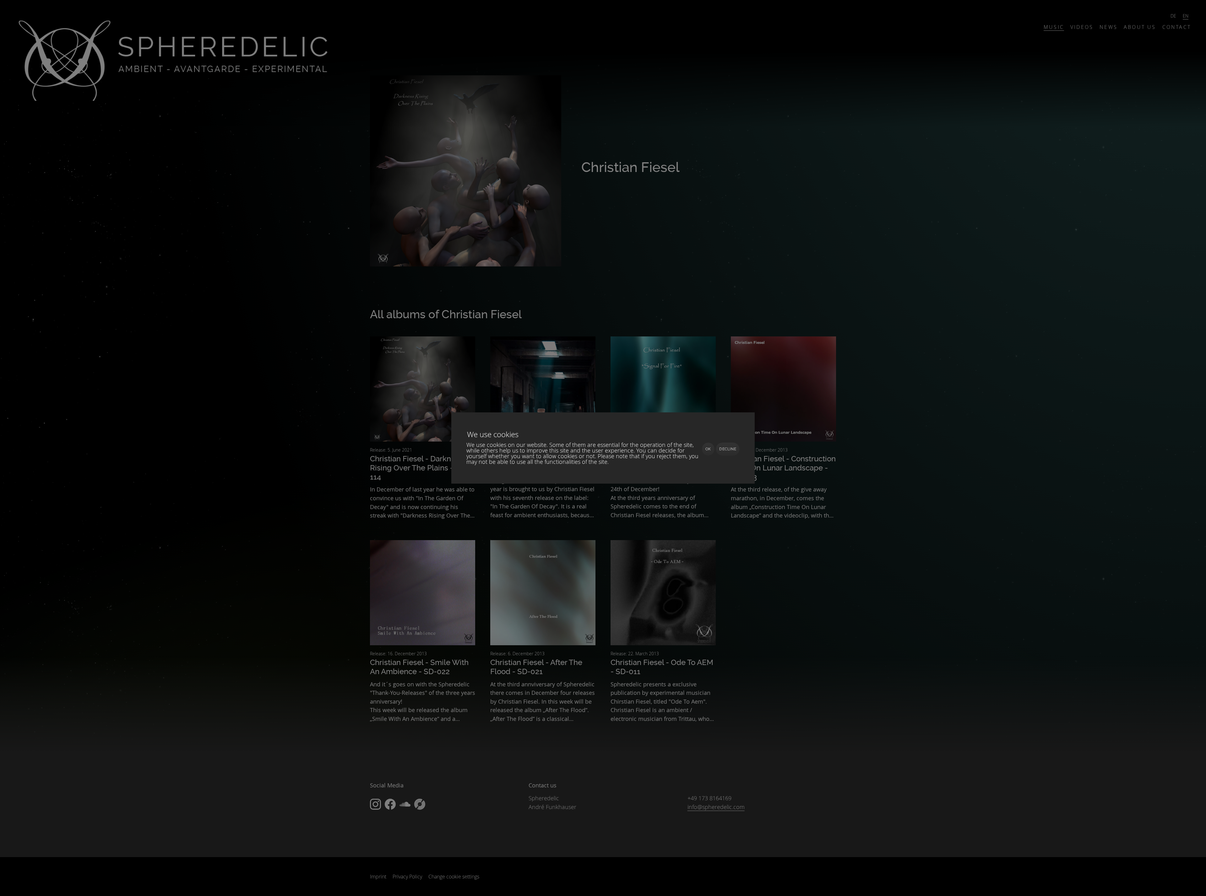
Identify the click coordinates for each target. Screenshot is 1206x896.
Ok (708, 449)
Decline (727, 449)
